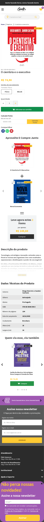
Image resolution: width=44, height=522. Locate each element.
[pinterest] (11, 131)
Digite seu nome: (8, 417)
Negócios (9, 24)
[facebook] (3, 131)
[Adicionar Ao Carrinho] (22, 236)
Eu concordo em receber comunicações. (21, 506)
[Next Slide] (41, 400)
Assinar (23, 517)
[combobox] (22, 17)
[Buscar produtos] (36, 17)
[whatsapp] (7, 131)
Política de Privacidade (13, 511)
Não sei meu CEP (6, 118)
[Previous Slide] (3, 400)
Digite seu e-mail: (8, 427)
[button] (7, 15)
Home (3, 24)
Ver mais (22, 275)
